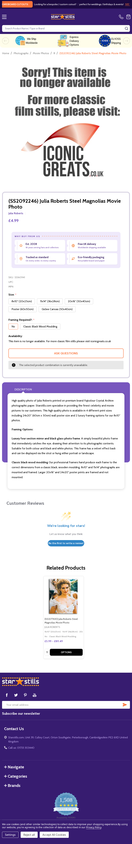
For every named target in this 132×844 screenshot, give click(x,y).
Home (5, 53)
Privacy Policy (93, 827)
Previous (5, 40)
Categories (17, 776)
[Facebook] (6, 695)
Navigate (16, 766)
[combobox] (66, 28)
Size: (12, 294)
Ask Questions (66, 353)
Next (126, 40)
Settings (10, 835)
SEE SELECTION (121, 4)
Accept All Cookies (54, 835)
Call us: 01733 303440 (21, 747)
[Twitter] (16, 695)
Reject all (29, 835)
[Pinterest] (25, 695)
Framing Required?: (21, 320)
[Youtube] (34, 695)
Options (66, 652)
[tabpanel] (63, 617)
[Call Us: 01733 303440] (122, 16)
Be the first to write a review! (66, 543)
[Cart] (128, 16)
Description (23, 389)
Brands (14, 785)
